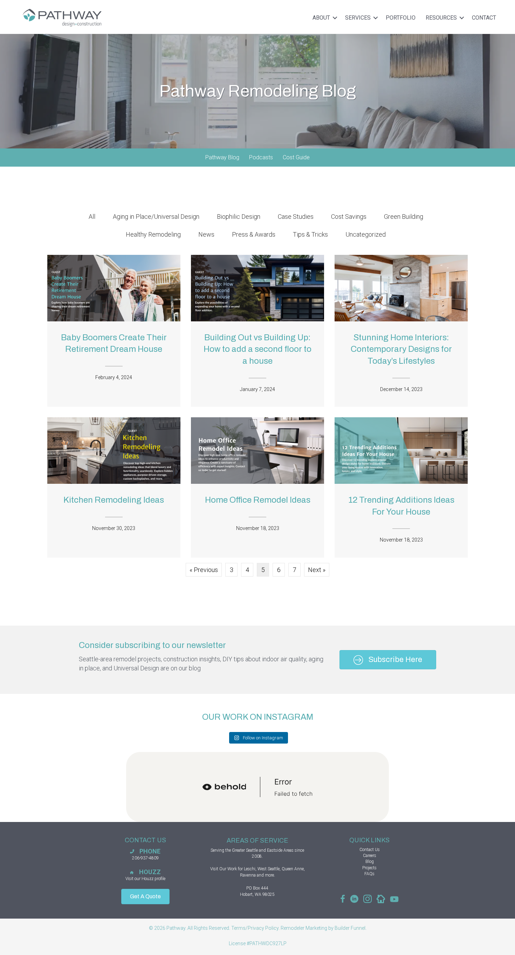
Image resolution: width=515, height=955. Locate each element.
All (92, 216)
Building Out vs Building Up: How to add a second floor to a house (257, 349)
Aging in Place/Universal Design (156, 216)
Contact (484, 17)
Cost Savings (348, 216)
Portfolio (401, 17)
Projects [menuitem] (369, 867)
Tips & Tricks (310, 234)
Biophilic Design (238, 216)
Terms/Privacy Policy (255, 928)
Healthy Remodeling (153, 234)
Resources (441, 17)
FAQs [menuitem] (369, 873)
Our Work (228, 868)
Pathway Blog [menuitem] (222, 157)
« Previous (204, 569)
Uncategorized (365, 234)
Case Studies (296, 216)
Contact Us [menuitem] (369, 849)
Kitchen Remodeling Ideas (113, 499)
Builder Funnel (350, 928)
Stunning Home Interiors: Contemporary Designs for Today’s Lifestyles (401, 349)
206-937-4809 (145, 858)
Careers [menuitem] (369, 855)
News (206, 234)
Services (358, 17)
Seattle (252, 850)
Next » (316, 569)
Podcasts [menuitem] (261, 157)
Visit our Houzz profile (145, 878)
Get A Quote (145, 896)
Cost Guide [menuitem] (296, 157)
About (321, 17)
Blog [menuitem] (369, 861)
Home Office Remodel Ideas (257, 499)
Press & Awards (253, 234)
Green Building (403, 216)
